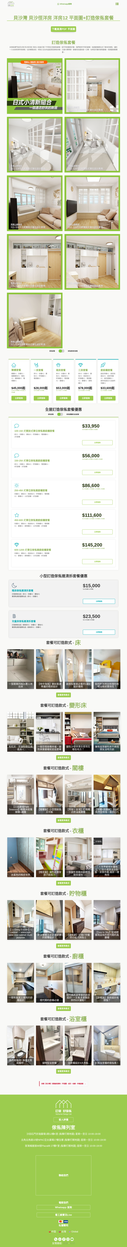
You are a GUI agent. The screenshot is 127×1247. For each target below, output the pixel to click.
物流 (72, 1243)
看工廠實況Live (63, 1215)
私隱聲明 (63, 1225)
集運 (65, 1243)
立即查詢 (19, 398)
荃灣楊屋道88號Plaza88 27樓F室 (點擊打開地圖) (50, 1145)
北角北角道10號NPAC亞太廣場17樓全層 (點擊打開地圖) (50, 1140)
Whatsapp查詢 (66, 4)
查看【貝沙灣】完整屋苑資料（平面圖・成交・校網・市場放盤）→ (63, 1083)
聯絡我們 (63, 1175)
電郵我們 (63, 1202)
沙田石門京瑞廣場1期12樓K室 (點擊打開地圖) (50, 1134)
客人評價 (63, 1119)
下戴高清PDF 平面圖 (63, 29)
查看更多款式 (63, 695)
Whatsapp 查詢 (63, 1207)
